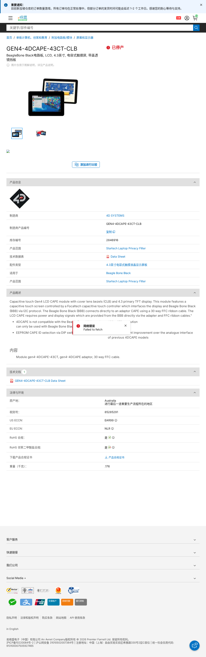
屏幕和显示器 (84, 37)
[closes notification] (201, 5)
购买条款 (47, 617)
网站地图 (61, 617)
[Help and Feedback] (195, 646)
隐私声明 (11, 617)
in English (12, 628)
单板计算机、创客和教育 (31, 37)
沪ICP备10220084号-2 (20, 642)
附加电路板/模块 (62, 37)
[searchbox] (99, 28)
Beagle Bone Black (118, 273)
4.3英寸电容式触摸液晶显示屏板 (126, 264)
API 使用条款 (77, 617)
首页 (9, 37)
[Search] (196, 28)
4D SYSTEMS (115, 215)
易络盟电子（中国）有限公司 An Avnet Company (35, 639)
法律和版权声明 (29, 617)
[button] (10, 18)
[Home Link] (26, 18)
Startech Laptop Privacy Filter (126, 248)
